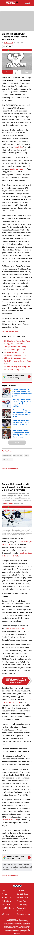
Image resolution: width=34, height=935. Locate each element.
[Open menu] (3, 3)
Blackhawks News (17, 455)
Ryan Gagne (8, 503)
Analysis (27, 455)
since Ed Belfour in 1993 (16, 629)
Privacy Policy (22, 901)
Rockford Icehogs (6, 455)
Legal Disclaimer (8, 908)
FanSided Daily (22, 897)
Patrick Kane (18, 147)
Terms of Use (7, 904)
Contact (4, 894)
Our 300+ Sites (22, 894)
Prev (7, 72)
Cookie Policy (22, 904)
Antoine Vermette (16, 169)
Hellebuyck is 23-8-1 (9, 820)
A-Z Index (5, 914)
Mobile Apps (6, 897)
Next (26, 72)
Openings (20, 890)
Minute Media (12, 919)
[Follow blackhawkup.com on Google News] (29, 376)
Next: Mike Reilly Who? (10, 332)
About (4, 890)
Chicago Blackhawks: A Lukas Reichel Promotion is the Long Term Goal (17, 361)
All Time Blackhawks (7, 459)
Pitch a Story (6, 901)
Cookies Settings (23, 914)
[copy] (13, 46)
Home (4, 468)
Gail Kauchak (8, 43)
